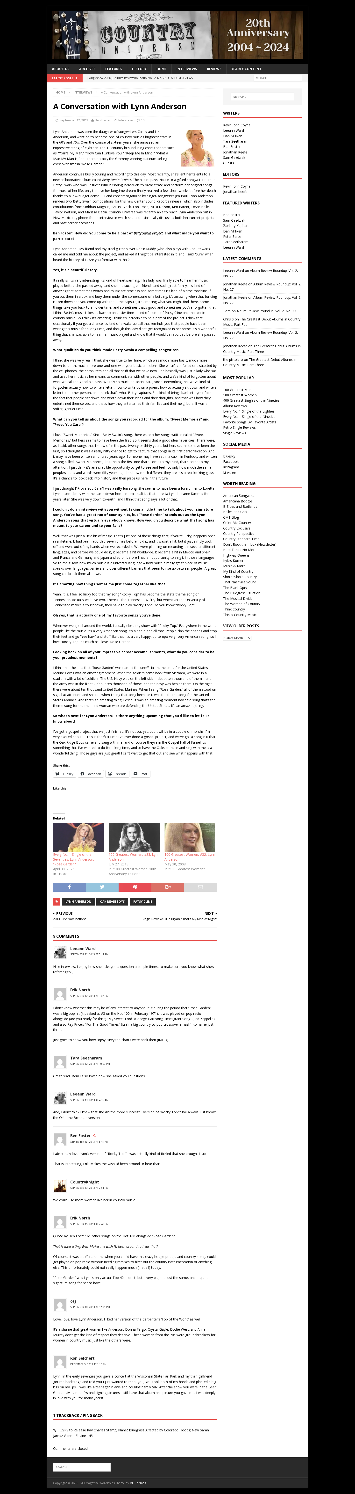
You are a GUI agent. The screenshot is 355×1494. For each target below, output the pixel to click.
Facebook (231, 461)
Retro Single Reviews (239, 427)
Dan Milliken (232, 136)
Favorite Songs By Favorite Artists (249, 422)
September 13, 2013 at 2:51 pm (89, 1187)
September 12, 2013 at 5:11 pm (89, 954)
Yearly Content (246, 68)
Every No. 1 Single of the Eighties (249, 411)
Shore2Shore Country (240, 576)
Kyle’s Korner (233, 560)
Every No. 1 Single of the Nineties (249, 416)
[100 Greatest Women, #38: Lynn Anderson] (134, 837)
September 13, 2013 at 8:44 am (89, 1141)
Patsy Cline (142, 901)
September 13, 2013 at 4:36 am (89, 1100)
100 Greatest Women (240, 395)
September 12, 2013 (73, 120)
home (161, 68)
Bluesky (229, 456)
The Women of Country (241, 604)
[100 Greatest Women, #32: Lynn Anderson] (189, 837)
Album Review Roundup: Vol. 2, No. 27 (266, 311)
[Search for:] (278, 78)
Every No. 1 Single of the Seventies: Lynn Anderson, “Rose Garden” (73, 859)
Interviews (187, 68)
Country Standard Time (241, 539)
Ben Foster (103, 120)
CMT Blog (231, 517)
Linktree (229, 472)
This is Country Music (239, 614)
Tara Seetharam (235, 141)
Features (113, 68)
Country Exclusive (236, 528)
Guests (228, 163)
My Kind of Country (238, 571)
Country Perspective (239, 533)
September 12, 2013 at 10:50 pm (90, 1064)
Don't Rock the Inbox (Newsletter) (250, 544)
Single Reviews (234, 433)
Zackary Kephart (236, 225)
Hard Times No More (239, 549)
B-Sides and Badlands (240, 506)
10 (142, 120)
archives (87, 68)
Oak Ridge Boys (112, 901)
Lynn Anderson (78, 901)
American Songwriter (239, 495)
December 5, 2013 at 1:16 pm (88, 1364)
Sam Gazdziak (234, 157)
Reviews (214, 68)
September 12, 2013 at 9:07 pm (89, 996)
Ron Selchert (82, 1358)
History (139, 68)
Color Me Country (237, 522)
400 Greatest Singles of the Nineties (251, 400)
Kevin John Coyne (236, 125)
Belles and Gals (235, 511)
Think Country (234, 609)
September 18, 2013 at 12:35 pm (90, 1307)
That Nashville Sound (239, 582)
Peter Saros (232, 236)
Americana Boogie (237, 501)
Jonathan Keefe (235, 152)
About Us (60, 68)
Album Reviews (235, 406)
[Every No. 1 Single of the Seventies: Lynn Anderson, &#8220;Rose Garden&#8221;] (78, 837)
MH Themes (138, 1483)
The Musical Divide (238, 598)
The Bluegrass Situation (241, 593)
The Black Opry (235, 587)
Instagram (231, 467)
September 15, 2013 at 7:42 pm (89, 1224)
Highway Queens (236, 555)
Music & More (234, 566)
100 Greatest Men (237, 389)
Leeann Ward (83, 948)
